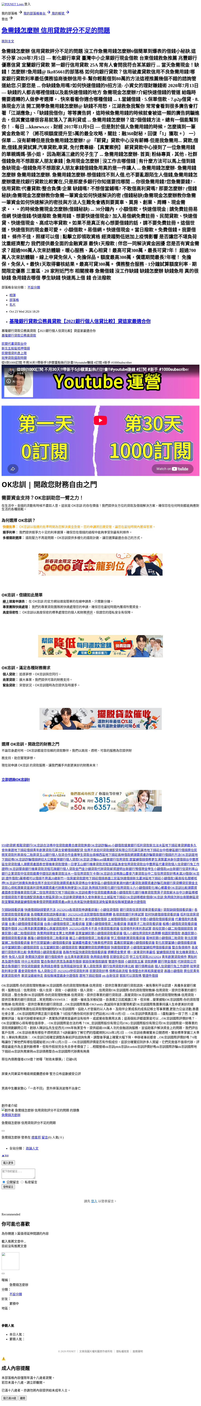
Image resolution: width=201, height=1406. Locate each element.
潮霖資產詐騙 (142, 854)
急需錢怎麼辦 (34, 957)
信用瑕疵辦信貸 (71, 966)
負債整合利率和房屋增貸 (146, 971)
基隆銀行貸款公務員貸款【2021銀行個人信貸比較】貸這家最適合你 (80, 321)
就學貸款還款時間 (14, 358)
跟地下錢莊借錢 (22, 850)
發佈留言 (8, 1186)
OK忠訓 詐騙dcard (91, 859)
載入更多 (8, 1162)
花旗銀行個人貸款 (62, 869)
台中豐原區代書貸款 (157, 864)
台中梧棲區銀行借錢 (173, 850)
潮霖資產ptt (60, 902)
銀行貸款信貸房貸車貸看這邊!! (141, 909)
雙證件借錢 (9, 928)
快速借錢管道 (120, 947)
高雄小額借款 (119, 892)
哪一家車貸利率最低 (141, 952)
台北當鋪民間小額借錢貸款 (59, 947)
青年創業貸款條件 (174, 957)
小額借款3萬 (169, 878)
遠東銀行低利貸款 (136, 845)
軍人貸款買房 (92, 966)
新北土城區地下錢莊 (111, 897)
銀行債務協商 (144, 966)
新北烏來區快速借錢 (82, 902)
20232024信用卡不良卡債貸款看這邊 (94, 928)
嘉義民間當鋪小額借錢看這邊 (134, 942)
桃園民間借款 (171, 933)
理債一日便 (69, 864)
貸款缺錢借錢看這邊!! (178, 909)
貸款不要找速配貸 (23, 897)
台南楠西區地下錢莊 (104, 854)
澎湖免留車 (103, 902)
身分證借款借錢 (96, 919)
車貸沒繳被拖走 (32, 975)
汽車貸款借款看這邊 (32, 919)
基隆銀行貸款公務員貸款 (19, 335)
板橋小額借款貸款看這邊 (180, 924)
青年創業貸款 (42, 850)
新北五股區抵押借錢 (16, 348)
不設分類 (33, 287)
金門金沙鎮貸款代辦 (89, 869)
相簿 (12, 295)
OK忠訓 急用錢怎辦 (90, 887)
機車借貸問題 (42, 902)
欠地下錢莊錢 (64, 892)
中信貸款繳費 (62, 845)
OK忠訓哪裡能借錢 (139, 897)
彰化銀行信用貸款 (117, 887)
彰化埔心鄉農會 (159, 887)
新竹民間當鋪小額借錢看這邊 (51, 942)
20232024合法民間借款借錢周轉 (90, 914)
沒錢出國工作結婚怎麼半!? (65, 919)
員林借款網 (125, 854)
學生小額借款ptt (159, 869)
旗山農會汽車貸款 (131, 873)
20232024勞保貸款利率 (73, 971)
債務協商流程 (118, 971)
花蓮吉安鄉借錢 (63, 850)
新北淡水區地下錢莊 (163, 845)
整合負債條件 (181, 947)
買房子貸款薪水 (165, 892)
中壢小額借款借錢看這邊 (157, 919)
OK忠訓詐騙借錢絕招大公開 (33, 859)
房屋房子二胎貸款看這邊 (144, 924)
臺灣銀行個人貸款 (66, 859)
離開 (22, 1398)
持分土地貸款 (30, 961)
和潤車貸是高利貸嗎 (28, 887)
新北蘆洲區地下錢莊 (147, 878)
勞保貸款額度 (30, 966)
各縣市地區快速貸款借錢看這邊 (85, 952)
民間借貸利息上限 (14, 353)
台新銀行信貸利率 (182, 869)
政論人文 (32, 1148)
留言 (45, 1137)
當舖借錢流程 (165, 952)
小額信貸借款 (109, 909)
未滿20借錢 (184, 873)
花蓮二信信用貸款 (42, 892)
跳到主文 (8, 41)
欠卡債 (94, 873)
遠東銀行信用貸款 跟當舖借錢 (124, 859)
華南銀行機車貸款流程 (34, 869)
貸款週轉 (150, 961)
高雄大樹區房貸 (47, 897)
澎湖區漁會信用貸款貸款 (125, 864)
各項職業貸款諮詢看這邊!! (49, 914)
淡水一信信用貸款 (77, 873)
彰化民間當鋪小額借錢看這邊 (175, 942)
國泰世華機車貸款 (48, 864)
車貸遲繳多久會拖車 (83, 897)
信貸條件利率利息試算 (136, 928)
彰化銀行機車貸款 (141, 892)
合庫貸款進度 (80, 845)
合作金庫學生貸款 (77, 854)
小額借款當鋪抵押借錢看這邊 (150, 947)
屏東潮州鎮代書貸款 (127, 883)
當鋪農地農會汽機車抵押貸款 (92, 942)
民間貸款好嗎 (99, 971)
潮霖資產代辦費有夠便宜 (59, 887)
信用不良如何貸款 (47, 883)
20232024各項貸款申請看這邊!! (78, 909)
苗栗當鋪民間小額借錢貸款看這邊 (98, 933)
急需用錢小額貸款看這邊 (44, 952)
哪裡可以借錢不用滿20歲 (40, 878)
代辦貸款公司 (186, 961)
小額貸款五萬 (134, 961)
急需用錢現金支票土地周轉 (56, 933)
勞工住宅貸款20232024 (145, 957)
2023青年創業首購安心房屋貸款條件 (43, 928)
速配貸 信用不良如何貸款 (91, 850)
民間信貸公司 (119, 957)
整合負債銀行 (11, 966)
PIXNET (71, 1351)
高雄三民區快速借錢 (118, 878)
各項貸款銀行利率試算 (128, 914)
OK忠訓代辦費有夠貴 (20, 883)
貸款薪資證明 (113, 869)
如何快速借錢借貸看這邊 (162, 914)
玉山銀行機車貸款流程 (92, 864)
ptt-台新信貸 (110, 975)
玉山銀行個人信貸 (51, 854)
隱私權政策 (122, 1351)
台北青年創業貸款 (77, 957)
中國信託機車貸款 (51, 873)
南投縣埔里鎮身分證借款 (128, 902)
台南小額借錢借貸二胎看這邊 (64, 924)
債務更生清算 (154, 859)
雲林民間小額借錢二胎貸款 (165, 938)
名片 (12, 304)
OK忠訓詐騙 (99, 845)
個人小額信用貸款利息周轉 (142, 933)
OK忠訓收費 (82, 892)
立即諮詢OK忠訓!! (16, 779)
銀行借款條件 (54, 957)
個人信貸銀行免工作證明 (172, 966)
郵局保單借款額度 (95, 961)
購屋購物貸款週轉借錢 (94, 947)
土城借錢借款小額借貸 (123, 919)
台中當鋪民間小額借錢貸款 (20, 947)
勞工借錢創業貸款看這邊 (128, 938)
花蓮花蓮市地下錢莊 (145, 850)
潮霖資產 (30, 864)
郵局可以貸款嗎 (131, 975)
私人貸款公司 (47, 971)
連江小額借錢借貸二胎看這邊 (89, 938)
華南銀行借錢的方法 (166, 854)
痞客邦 (36, 1137)
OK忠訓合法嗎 (42, 845)
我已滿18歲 (9, 1398)
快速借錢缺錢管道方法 (40, 909)
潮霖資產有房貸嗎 (72, 883)
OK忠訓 (13, 869)
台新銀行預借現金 (135, 869)
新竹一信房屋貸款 (69, 878)
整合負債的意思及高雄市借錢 (61, 961)
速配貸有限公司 (120, 850)
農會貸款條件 (27, 971)
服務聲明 (138, 1351)
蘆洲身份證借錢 (175, 859)
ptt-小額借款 (116, 845)
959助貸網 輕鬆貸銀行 (17, 845)
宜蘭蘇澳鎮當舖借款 (19, 902)
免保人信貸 (16, 957)
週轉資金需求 (117, 952)
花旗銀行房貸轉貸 (172, 883)
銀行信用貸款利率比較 (118, 966)
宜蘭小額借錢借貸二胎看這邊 (106, 924)
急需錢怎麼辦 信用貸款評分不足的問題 (56, 30)
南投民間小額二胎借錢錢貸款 (172, 928)
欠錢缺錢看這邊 (13, 909)
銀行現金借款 (167, 961)
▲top (5, 1155)
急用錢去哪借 (99, 957)
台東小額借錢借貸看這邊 (26, 924)
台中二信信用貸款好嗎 (160, 873)
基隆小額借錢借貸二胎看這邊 (47, 938)
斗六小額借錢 (139, 887)
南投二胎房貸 (29, 854)
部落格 (14, 300)
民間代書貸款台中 (14, 343)
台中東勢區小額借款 (99, 883)
